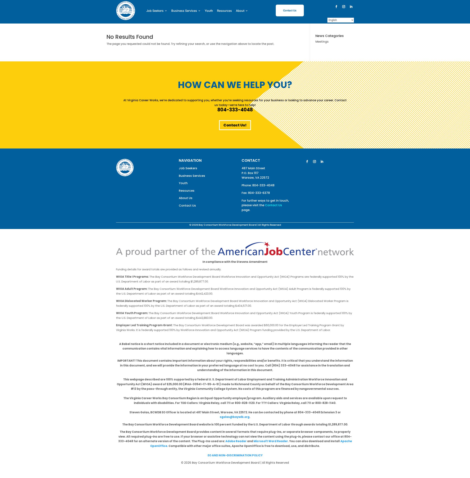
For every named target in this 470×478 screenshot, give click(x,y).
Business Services (184, 10)
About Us (185, 198)
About (240, 10)
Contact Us (290, 10)
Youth (209, 10)
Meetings (322, 42)
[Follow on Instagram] (344, 7)
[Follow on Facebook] (336, 7)
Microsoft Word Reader (271, 441)
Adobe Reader (236, 441)
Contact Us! (235, 125)
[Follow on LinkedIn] (351, 7)
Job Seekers (155, 10)
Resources (224, 10)
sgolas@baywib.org (235, 417)
